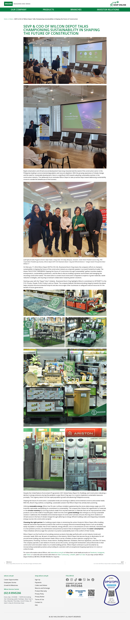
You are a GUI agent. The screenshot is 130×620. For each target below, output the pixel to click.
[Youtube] (80, 579)
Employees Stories (10, 582)
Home (5, 19)
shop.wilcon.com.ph (41, 576)
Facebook (93, 552)
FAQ (36, 605)
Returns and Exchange (42, 588)
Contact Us (38, 602)
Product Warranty (41, 591)
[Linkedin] (88, 579)
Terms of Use (39, 599)
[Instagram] (71, 579)
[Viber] (84, 579)
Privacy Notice (39, 597)
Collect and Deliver (41, 585)
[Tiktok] (75, 579)
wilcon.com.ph (9, 576)
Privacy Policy (39, 594)
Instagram (100, 552)
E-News (11, 19)
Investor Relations (108, 9)
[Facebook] (67, 579)
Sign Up (37, 580)
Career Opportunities (11, 580)
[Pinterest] (92, 579)
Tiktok (28, 555)
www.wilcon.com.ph (57, 552)
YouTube (82, 555)
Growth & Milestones (11, 585)
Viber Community (63, 555)
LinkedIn (72, 555)
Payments (38, 582)
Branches (75, 9)
